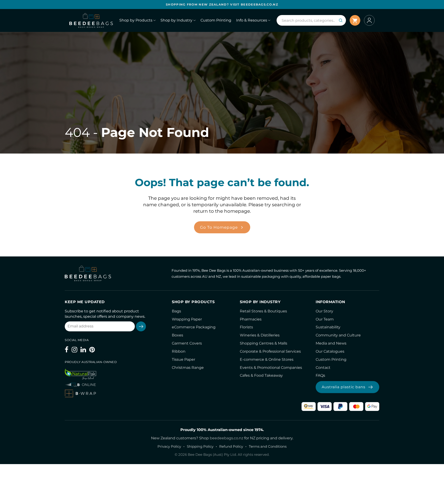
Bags (176, 311)
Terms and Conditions (268, 446)
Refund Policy (231, 446)
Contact (323, 367)
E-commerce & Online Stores (266, 359)
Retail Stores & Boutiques (263, 311)
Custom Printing (331, 359)
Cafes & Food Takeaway (261, 375)
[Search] (341, 20)
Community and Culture (338, 335)
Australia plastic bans (343, 387)
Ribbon (178, 351)
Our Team (325, 319)
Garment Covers (187, 343)
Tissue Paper (183, 359)
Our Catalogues (330, 351)
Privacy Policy (169, 446)
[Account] (369, 20)
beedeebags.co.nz (226, 438)
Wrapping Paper (187, 319)
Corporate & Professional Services (270, 351)
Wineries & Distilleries (260, 335)
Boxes (177, 335)
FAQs (320, 375)
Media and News (331, 343)
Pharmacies (251, 319)
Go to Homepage (219, 227)
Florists (246, 327)
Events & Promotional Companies (271, 367)
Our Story (324, 311)
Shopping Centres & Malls (263, 343)
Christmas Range (188, 367)
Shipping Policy (200, 446)
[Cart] (355, 20)
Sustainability (328, 327)
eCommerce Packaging (194, 327)
